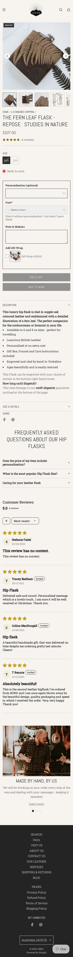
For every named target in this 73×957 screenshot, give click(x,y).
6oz (6, 160)
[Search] (61, 10)
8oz (15, 160)
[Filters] (6, 520)
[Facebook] (32, 925)
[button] (7, 56)
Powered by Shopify (37, 952)
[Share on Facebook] (4, 420)
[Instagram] (41, 925)
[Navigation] (4, 10)
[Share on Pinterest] (13, 420)
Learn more (36, 804)
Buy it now (36, 287)
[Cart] (68, 10)
